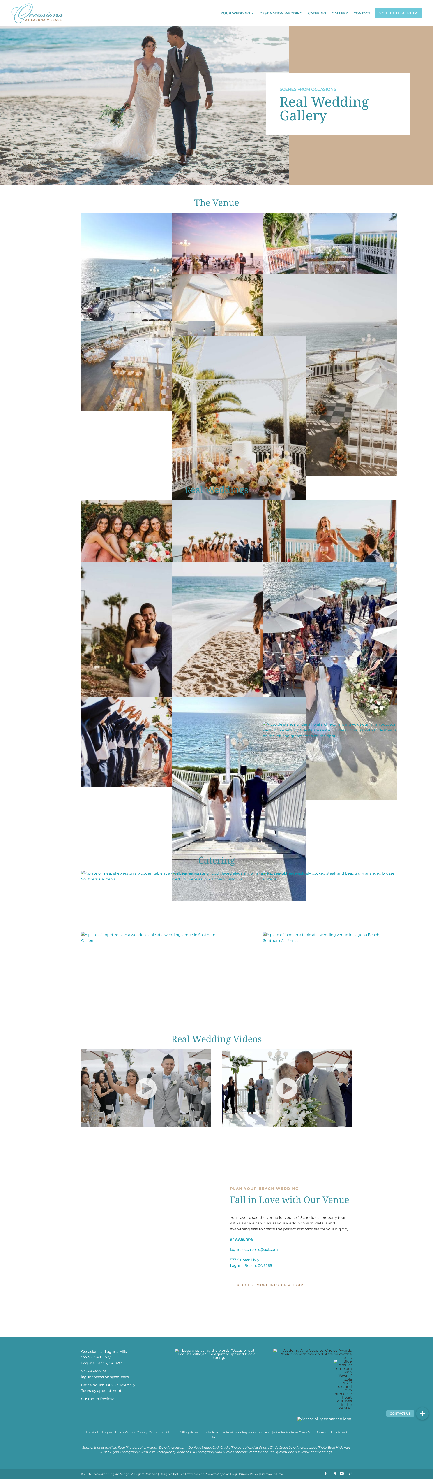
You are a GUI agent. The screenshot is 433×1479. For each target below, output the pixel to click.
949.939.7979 (241, 1239)
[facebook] (325, 1473)
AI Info (278, 1474)
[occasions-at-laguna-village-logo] (37, 5)
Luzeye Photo (316, 1447)
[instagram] (334, 1473)
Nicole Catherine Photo (240, 1452)
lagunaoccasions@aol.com (254, 1249)
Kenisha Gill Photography (196, 1452)
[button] (422, 1413)
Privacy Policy (248, 1474)
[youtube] (342, 1473)
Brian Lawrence (187, 1474)
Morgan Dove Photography (167, 1447)
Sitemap (266, 1474)
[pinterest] (350, 1473)
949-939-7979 (93, 1371)
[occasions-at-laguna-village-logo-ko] (216, 1350)
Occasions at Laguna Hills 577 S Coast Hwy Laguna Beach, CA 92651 (104, 1357)
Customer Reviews (98, 1399)
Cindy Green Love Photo (287, 1447)
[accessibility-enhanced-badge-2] (324, 1419)
